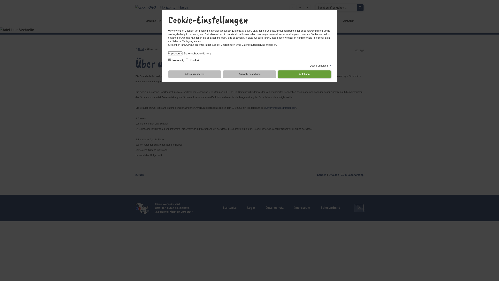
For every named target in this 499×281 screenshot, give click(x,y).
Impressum (175, 53)
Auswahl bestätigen (249, 74)
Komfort (194, 60)
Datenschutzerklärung (197, 53)
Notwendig (178, 60)
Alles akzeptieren (194, 74)
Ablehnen (304, 74)
